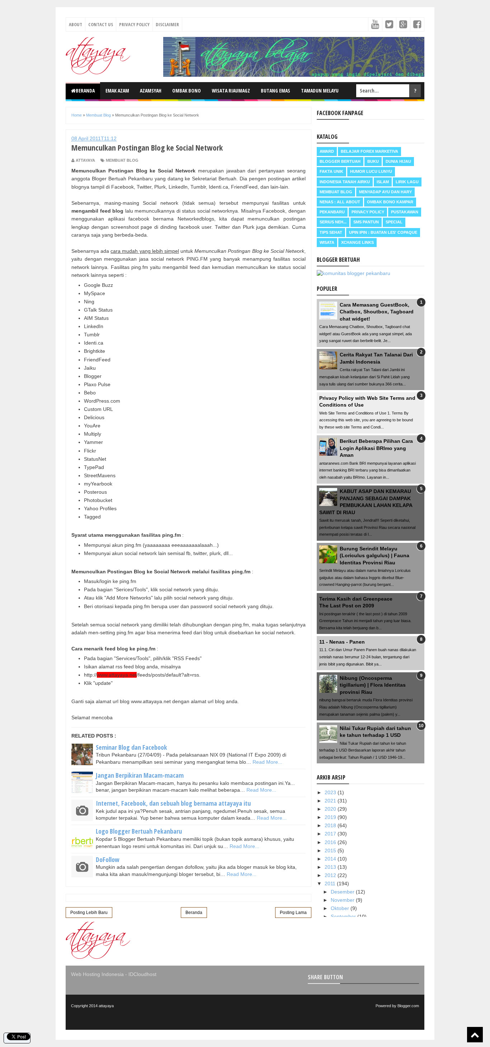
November (343, 900)
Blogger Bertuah (340, 161)
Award (327, 151)
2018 (331, 825)
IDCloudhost (142, 974)
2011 (331, 883)
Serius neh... (333, 222)
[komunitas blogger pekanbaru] (353, 273)
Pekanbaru (332, 212)
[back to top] (475, 1034)
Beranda (85, 90)
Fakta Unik (331, 171)
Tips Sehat (331, 232)
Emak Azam (117, 90)
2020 (331, 809)
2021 (331, 801)
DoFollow (107, 859)
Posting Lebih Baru (89, 912)
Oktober (340, 908)
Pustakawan (404, 212)
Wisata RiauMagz (231, 90)
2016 (331, 842)
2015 (331, 850)
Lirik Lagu (407, 182)
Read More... (267, 762)
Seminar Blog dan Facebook (131, 747)
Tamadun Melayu (320, 90)
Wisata (327, 242)
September (344, 916)
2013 (331, 867)
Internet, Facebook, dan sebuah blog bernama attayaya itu (173, 803)
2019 (331, 817)
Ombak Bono (186, 90)
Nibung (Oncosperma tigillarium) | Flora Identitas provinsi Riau (373, 685)
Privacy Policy (134, 24)
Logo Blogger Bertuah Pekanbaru (139, 831)
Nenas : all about (340, 202)
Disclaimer (167, 24)
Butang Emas (275, 90)
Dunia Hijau (398, 161)
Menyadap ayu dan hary (385, 192)
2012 (331, 875)
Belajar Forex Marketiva (369, 151)
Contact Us (100, 24)
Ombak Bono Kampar (390, 202)
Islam (383, 182)
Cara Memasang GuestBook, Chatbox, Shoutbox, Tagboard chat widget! (377, 312)
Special (394, 222)
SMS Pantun (366, 222)
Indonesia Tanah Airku (345, 182)
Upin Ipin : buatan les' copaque (383, 232)
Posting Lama (293, 912)
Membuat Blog (122, 160)
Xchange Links (357, 242)
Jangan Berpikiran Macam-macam (140, 775)
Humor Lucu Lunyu (371, 171)
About (75, 24)
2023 (331, 792)
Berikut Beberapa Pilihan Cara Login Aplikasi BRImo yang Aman (376, 448)
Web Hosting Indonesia (97, 974)
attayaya (106, 1006)
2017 (331, 834)
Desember (343, 892)
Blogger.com (408, 1006)
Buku (373, 161)
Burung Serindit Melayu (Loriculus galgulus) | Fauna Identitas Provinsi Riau (374, 555)
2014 (331, 859)
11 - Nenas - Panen (342, 642)
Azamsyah (150, 90)
